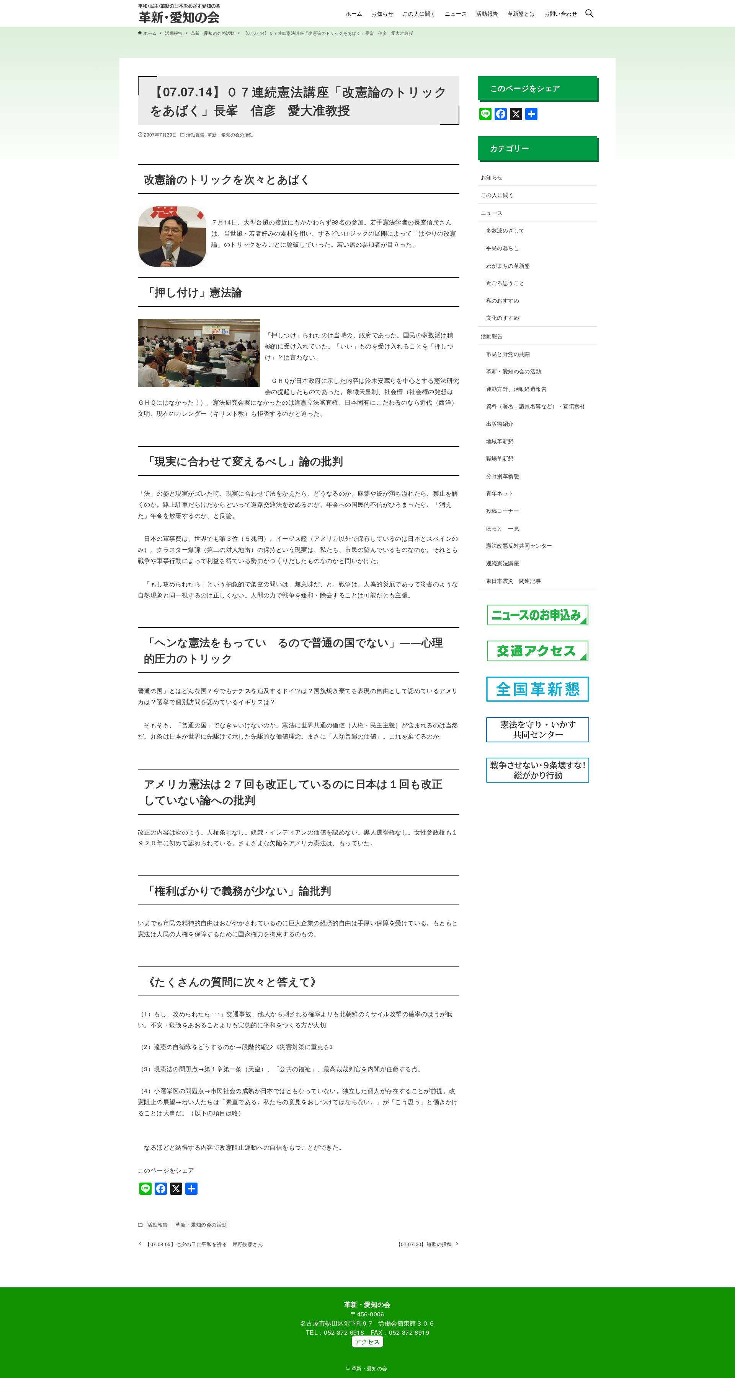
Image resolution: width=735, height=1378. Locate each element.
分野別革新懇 (502, 476)
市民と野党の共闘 (508, 354)
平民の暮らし (502, 248)
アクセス (367, 1341)
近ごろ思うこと (505, 282)
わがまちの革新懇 (508, 265)
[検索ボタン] (589, 13)
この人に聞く (497, 194)
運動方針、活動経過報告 (516, 388)
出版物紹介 (500, 423)
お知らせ (492, 177)
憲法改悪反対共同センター (519, 545)
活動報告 (195, 134)
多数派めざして (505, 230)
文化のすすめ (502, 317)
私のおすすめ (502, 300)
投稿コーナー (502, 510)
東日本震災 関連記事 (513, 580)
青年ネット (500, 493)
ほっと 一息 (502, 528)
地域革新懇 (500, 441)
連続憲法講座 (502, 563)
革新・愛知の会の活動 (230, 134)
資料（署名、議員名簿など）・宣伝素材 (535, 406)
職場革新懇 (500, 458)
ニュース (492, 212)
